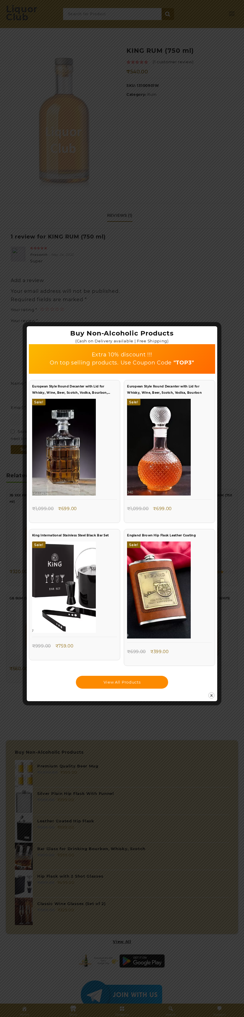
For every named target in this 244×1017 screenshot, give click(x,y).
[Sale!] (64, 448)
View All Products (122, 682)
